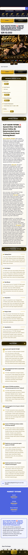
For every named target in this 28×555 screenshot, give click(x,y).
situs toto (13, 164)
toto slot (15, 195)
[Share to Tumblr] (22, 549)
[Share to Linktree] (11, 549)
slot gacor (18, 225)
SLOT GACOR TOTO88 (9, 138)
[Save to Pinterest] (15, 549)
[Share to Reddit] (19, 549)
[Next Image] (27, 49)
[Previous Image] (1, 49)
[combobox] (12, 8)
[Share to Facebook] (7, 549)
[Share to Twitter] (3, 549)
